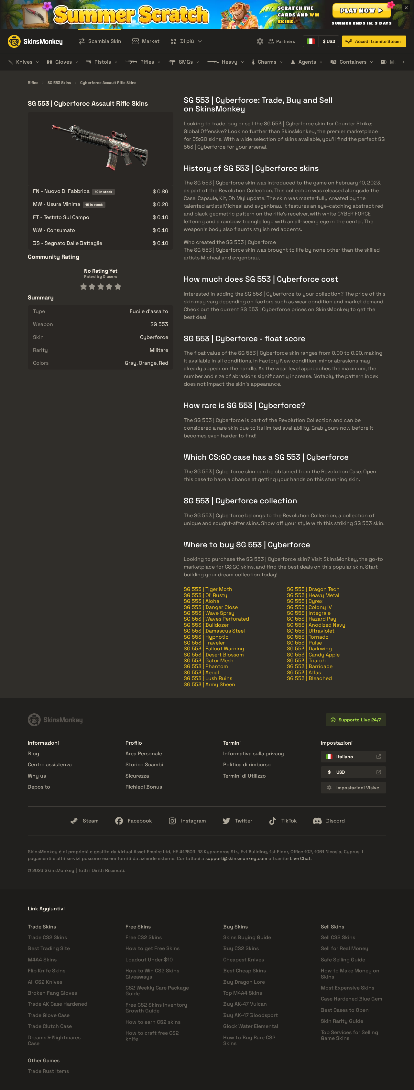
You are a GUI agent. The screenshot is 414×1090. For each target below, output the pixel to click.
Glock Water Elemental (250, 1026)
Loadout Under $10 (149, 959)
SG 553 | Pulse (304, 642)
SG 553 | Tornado (308, 637)
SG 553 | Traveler (204, 642)
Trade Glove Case (49, 1015)
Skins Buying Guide (247, 937)
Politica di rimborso (247, 764)
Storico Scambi (144, 764)
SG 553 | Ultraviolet (310, 630)
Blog (33, 753)
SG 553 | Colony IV (309, 607)
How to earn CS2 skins (152, 1022)
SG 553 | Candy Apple (313, 654)
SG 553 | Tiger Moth (208, 589)
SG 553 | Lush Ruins (208, 678)
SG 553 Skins (59, 83)
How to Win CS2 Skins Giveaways (152, 973)
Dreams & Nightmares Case (54, 1040)
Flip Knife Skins (46, 970)
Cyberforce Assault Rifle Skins (108, 83)
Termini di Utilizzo (244, 775)
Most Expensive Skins (347, 987)
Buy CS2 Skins (241, 948)
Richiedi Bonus (143, 786)
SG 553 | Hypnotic (206, 637)
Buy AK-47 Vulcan (245, 1004)
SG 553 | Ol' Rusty (205, 595)
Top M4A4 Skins (242, 993)
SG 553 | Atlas (304, 672)
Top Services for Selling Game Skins (349, 1035)
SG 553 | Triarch (306, 660)
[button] (361, 10)
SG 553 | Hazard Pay (311, 618)
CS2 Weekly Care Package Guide (157, 990)
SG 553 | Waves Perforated (216, 618)
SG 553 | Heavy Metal (313, 595)
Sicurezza (137, 775)
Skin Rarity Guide (342, 1021)
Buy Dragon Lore (244, 982)
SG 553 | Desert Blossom (214, 654)
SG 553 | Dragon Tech (313, 589)
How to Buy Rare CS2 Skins (249, 1040)
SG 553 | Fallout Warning (214, 648)
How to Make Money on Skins (350, 973)
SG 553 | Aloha (201, 601)
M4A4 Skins (42, 959)
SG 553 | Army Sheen (209, 684)
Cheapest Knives (243, 959)
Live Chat (300, 858)
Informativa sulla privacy (253, 753)
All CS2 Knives (45, 982)
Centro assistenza (50, 764)
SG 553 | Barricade (309, 666)
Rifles (33, 83)
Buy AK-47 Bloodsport (250, 1015)
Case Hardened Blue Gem (351, 998)
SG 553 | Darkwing (309, 648)
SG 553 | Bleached (309, 678)
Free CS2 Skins (143, 937)
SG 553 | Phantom (206, 666)
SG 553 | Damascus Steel (214, 630)
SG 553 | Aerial (201, 672)
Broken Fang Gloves (52, 993)
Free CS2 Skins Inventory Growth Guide (156, 1007)
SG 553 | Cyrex (304, 601)
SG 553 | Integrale (309, 613)
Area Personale (143, 753)
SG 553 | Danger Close (211, 607)
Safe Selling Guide (343, 959)
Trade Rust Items (48, 1071)
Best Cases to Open (345, 1010)
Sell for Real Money (344, 948)
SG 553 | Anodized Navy (316, 625)
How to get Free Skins (152, 948)
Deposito (39, 786)
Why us (37, 775)
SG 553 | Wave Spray (209, 613)
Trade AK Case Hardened (57, 1004)
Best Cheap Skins (244, 970)
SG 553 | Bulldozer (206, 625)
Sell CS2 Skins (338, 937)
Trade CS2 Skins (47, 937)
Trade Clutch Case (50, 1026)
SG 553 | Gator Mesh (209, 660)
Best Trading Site (49, 948)
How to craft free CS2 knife (152, 1036)
